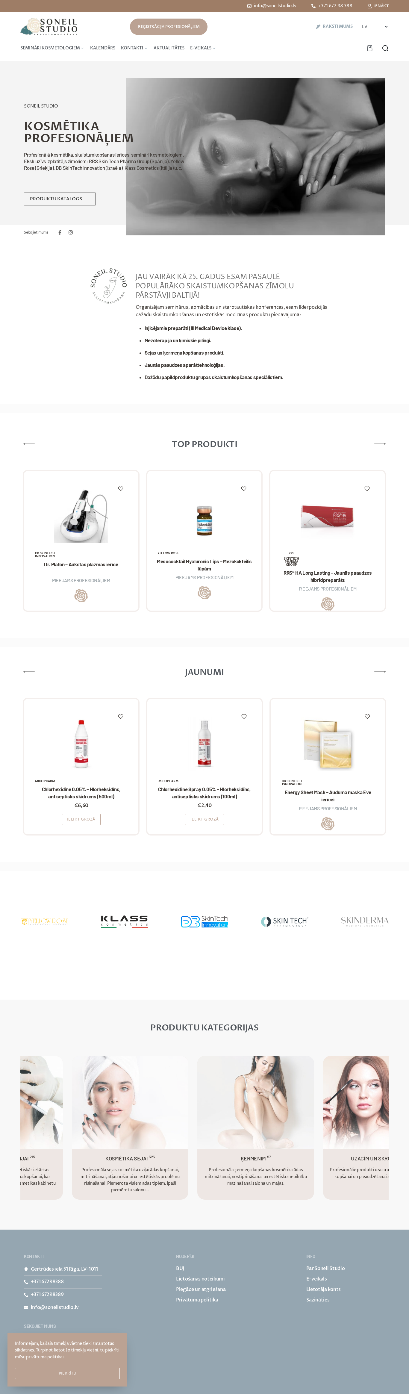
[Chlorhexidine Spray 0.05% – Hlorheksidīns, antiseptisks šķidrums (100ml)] (204, 744)
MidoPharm (45, 781)
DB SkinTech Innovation (45, 555)
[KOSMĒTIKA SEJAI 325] (107, 1102)
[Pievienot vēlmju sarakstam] (120, 488)
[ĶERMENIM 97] (232, 1102)
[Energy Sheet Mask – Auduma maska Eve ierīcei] (328, 744)
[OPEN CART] (369, 48)
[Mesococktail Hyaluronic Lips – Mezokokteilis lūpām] (204, 516)
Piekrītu (67, 1373)
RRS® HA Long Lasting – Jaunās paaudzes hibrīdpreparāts (328, 576)
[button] (81, 819)
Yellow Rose (168, 553)
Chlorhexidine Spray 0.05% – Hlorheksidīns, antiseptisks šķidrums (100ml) (204, 792)
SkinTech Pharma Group (291, 561)
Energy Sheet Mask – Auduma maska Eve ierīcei (328, 795)
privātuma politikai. (45, 1357)
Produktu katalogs (56, 199)
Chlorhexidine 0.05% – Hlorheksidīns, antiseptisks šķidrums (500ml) (81, 792)
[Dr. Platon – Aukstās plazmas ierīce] (81, 516)
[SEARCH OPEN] (385, 48)
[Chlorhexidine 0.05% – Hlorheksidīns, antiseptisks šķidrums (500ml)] (81, 744)
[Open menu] (20, 44)
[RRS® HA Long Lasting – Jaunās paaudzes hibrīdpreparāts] (327, 516)
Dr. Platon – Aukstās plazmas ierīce (81, 564)
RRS (291, 553)
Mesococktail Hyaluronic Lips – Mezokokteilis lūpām (204, 564)
